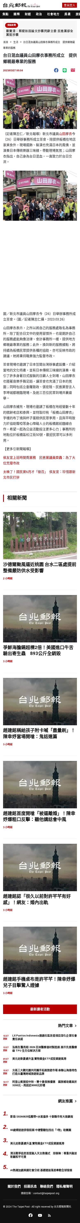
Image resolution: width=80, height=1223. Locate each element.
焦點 (5, 14)
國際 (17, 14)
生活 (15, 42)
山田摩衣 (65, 134)
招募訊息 (30, 1186)
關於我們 (14, 1186)
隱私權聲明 (64, 1186)
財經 (28, 14)
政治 (39, 14)
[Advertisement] (40, 269)
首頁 (5, 42)
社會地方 (53, 14)
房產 (67, 14)
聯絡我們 (46, 1186)
